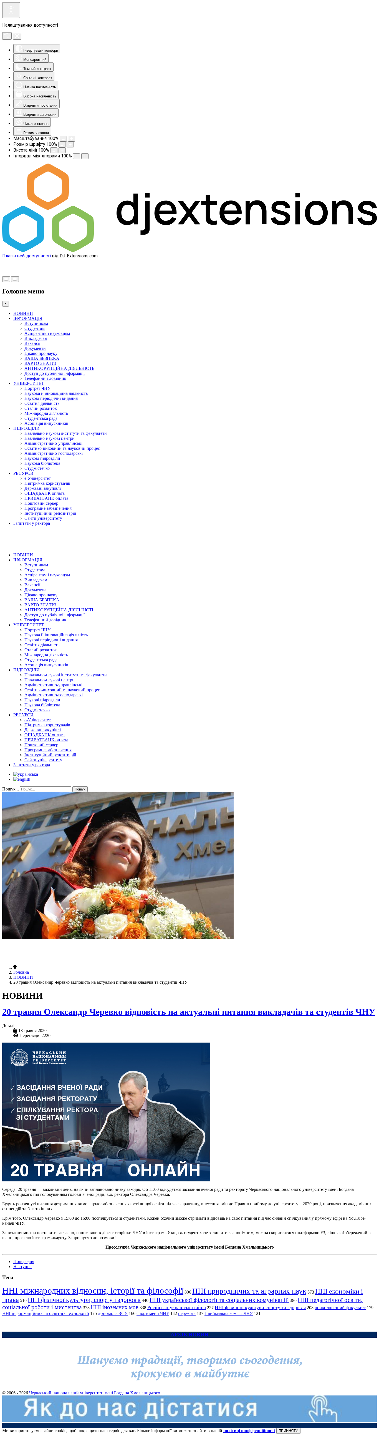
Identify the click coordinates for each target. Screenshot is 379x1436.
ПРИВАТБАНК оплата (46, 498)
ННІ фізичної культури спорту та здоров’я (260, 1307)
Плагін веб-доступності (26, 255)
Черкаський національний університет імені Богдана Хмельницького (94, 1392)
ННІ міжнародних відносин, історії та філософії (92, 1291)
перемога (187, 1313)
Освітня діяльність (41, 403)
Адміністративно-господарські (53, 453)
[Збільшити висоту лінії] (62, 150)
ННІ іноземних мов (114, 1307)
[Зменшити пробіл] (76, 156)
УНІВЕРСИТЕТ (28, 383)
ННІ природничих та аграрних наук (249, 1291)
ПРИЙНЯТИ (288, 1431)
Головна (21, 972)
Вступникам (36, 323)
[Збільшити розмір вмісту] (71, 139)
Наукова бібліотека (42, 463)
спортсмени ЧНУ (153, 1313)
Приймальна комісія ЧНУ (228, 1313)
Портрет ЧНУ (37, 388)
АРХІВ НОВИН (190, 1334)
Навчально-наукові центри (49, 438)
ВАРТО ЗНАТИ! (40, 363)
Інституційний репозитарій (50, 513)
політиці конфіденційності (249, 1430)
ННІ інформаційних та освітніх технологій (45, 1313)
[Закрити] (17, 36)
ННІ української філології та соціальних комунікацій (219, 1299)
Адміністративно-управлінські (53, 443)
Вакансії (32, 343)
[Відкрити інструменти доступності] (11, 10)
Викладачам (35, 338)
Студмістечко (37, 468)
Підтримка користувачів (47, 483)
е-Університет (37, 478)
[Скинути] (7, 36)
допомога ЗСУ (113, 1313)
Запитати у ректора (31, 523)
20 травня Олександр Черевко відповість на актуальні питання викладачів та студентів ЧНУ (188, 1012)
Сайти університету (43, 518)
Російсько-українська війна (176, 1307)
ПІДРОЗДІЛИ (26, 428)
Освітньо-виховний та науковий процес (62, 448)
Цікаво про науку (40, 353)
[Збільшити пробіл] (85, 156)
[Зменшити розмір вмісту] (63, 139)
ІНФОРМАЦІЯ (27, 318)
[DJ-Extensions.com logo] (189, 250)
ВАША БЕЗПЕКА (41, 358)
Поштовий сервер (41, 503)
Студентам (34, 328)
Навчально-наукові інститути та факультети (65, 433)
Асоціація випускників (46, 423)
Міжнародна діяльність (46, 413)
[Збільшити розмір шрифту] (70, 144)
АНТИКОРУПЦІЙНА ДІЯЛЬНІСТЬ (59, 368)
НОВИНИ (23, 313)
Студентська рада (40, 418)
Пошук (80, 789)
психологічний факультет (340, 1307)
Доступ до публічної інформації (54, 373)
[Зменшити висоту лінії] (53, 150)
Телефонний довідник (45, 378)
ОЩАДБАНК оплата (44, 493)
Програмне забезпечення (48, 508)
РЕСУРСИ (23, 473)
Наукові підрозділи (42, 458)
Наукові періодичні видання (51, 398)
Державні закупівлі (42, 488)
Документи (35, 348)
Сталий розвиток (40, 408)
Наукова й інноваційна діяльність (56, 393)
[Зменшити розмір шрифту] (61, 144)
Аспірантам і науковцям (47, 333)
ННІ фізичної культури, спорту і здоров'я (84, 1299)
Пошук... (10, 789)
